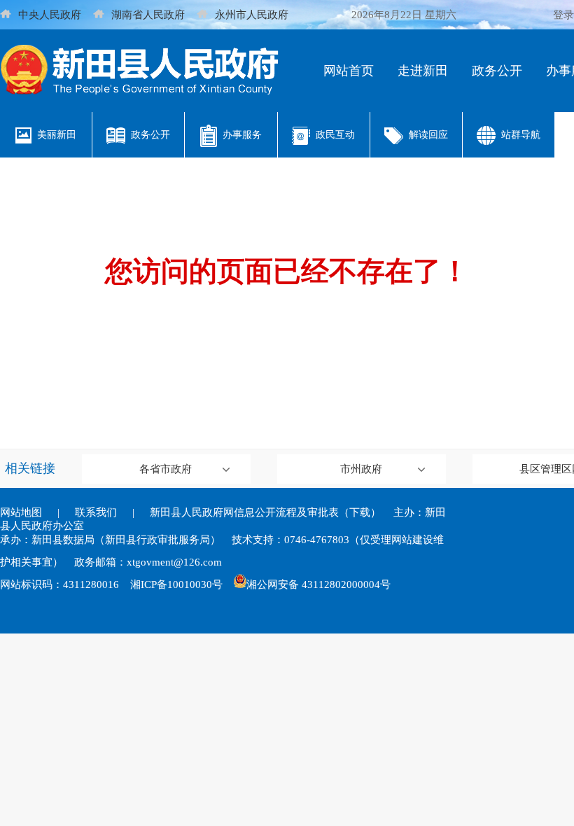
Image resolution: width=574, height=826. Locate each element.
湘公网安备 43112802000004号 (318, 584)
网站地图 (21, 512)
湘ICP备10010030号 (176, 584)
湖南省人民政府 (148, 14)
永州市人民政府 (251, 14)
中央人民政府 (49, 14)
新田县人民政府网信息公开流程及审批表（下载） (265, 512)
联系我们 (96, 512)
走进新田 (423, 71)
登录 (563, 14)
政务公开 (497, 71)
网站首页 (348, 71)
